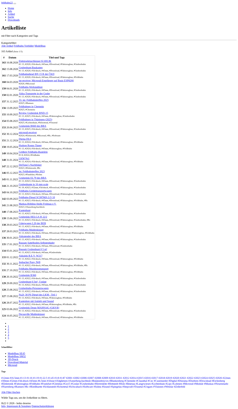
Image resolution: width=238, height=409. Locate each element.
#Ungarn (148, 386)
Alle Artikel (7, 45)
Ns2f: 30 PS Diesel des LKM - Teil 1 (38, 294)
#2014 (133, 378)
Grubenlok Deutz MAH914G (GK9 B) (39, 307)
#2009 (105, 378)
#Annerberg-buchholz (79, 380)
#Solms (97, 386)
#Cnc (150, 380)
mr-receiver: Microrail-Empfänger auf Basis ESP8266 (46, 80)
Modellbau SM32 (17, 356)
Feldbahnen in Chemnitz (31, 106)
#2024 (204, 378)
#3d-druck (23, 380)
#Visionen (158, 386)
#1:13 (23, 378)
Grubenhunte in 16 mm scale (33, 184)
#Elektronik (7, 383)
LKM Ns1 (24, 158)
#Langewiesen (143, 383)
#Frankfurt (46, 383)
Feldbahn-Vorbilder (24, 45)
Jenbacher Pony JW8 (29, 262)
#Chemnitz (130, 380)
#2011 (119, 378)
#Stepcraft (127, 386)
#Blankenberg (116, 380)
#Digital (173, 380)
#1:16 (29, 378)
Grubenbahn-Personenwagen (34, 288)
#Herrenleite (100, 383)
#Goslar (75, 383)
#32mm (13, 380)
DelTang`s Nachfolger (30, 165)
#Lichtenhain (158, 383)
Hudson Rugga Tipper (30, 145)
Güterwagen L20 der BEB (32, 223)
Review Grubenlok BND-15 (33, 113)
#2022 (190, 378)
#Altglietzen (61, 380)
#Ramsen (19, 386)
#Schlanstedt (49, 386)
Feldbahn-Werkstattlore (31, 87)
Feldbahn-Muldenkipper (31, 229)
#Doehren (193, 380)
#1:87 (62, 378)
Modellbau (39, 45)
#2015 (140, 378)
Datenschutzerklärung (43, 406)
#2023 (197, 378)
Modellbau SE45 (16, 353)
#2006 (83, 378)
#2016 (147, 378)
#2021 (183, 378)
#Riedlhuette (35, 386)
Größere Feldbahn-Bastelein (33, 152)
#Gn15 (66, 383)
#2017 (154, 378)
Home (11, 8)
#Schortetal (62, 386)
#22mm (226, 378)
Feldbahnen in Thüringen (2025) (35, 119)
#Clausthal (141, 380)
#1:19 (36, 378)
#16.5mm (14, 378)
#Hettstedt (113, 383)
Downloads (14, 19)
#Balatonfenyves (100, 380)
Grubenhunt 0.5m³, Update (32, 281)
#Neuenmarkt (221, 383)
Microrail (12, 365)
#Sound (106, 386)
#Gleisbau (57, 383)
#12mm (5, 378)
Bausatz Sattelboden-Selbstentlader (37, 242)
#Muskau (209, 383)
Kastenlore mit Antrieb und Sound (36, 301)
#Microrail (188, 383)
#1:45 (51, 378)
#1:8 (56, 378)
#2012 (126, 378)
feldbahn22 (7, 2)
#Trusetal (138, 386)
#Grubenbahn (87, 383)
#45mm (33, 380)
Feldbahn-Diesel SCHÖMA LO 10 (37, 197)
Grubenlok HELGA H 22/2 (33, 216)
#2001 (69, 378)
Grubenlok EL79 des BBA (32, 178)
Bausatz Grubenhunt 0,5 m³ (33, 249)
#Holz (122, 383)
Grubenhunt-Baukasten (31, 67)
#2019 (169, 378)
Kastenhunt (24, 210)
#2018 (162, 378)
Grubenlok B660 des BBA (32, 126)
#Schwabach (75, 386)
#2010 (112, 378)
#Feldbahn (34, 383)
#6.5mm (42, 380)
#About (51, 380)
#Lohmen (177, 383)
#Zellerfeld (179, 386)
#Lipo (168, 383)
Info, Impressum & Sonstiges (16, 406)
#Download (205, 380)
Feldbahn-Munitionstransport (33, 268)
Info (10, 11)
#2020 (176, 378)
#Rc (26, 386)
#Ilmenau (130, 383)
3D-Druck (13, 359)
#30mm (5, 380)
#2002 (76, 378)
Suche (11, 17)
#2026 (218, 378)
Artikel (11, 14)
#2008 (98, 378)
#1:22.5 (43, 378)
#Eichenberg (218, 380)
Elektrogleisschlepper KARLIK (35, 61)
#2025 (211, 378)
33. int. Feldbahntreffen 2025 (34, 100)
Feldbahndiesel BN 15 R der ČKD (36, 74)
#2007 (90, 378)
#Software (87, 386)
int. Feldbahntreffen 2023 (32, 171)
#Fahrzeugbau (21, 383)
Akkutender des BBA (30, 236)
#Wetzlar (168, 386)
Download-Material (18, 362)
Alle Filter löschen (10, 392)
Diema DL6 (25, 139)
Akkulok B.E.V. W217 (30, 255)
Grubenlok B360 (27, 275)
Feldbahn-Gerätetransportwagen (35, 190)
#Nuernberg (7, 386)
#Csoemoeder (161, 380)
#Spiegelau (116, 386)
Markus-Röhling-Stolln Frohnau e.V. (37, 203)
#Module (198, 383)
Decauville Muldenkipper (32, 314)
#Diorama (182, 380)
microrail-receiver (28, 132)
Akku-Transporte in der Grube (34, 93)
